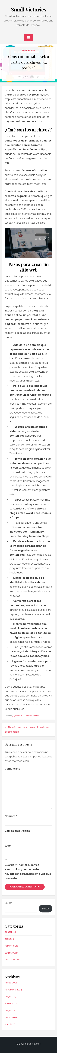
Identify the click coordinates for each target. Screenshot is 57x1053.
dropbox (9, 939)
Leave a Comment (32, 715)
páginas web (28, 50)
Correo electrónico (18, 830)
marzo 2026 (11, 982)
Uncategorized (12, 959)
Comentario (13, 768)
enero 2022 (11, 1003)
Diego (36, 76)
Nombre (11, 816)
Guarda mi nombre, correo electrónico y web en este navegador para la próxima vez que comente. (28, 871)
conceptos (10, 932)
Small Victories (28, 9)
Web (8, 845)
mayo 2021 (10, 1010)
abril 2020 (10, 1024)
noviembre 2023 (13, 989)
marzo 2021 (11, 1017)
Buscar (8, 903)
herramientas (11, 945)
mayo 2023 (10, 996)
